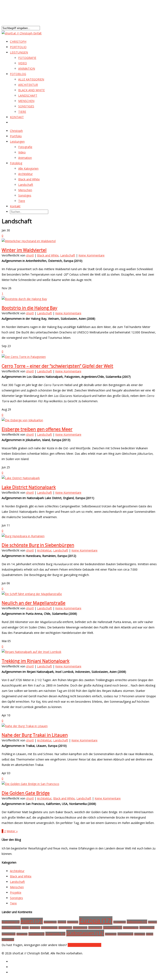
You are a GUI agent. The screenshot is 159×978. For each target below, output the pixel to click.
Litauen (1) (35, 927)
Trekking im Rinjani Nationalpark (35, 661)
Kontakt (17, 117)
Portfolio (16, 136)
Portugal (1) (22, 934)
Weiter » (12, 831)
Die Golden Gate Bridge (26, 793)
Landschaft (27, 95)
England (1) (72, 922)
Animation (26, 68)
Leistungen (17, 141)
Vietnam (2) (8, 939)
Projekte (15, 892)
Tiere (22, 112)
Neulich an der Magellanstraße (33, 603)
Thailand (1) (111, 934)
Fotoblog (18, 74)
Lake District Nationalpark (29, 487)
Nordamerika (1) (131, 927)
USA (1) (149, 934)
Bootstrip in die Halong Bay (29, 308)
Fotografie (27, 58)
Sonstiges (26, 106)
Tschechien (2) (125, 933)
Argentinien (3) (11, 922)
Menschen (26, 101)
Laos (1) (25, 927)
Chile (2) (62, 921)
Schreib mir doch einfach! (84, 945)
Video (22, 63)
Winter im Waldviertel (24, 250)
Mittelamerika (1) (49, 927)
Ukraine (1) (139, 934)
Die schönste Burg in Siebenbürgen (38, 545)
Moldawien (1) (65, 927)
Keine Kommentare (91, 255)
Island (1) (152, 922)
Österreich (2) (146, 927)
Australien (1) (50, 922)
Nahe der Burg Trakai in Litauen (35, 735)
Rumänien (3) (36, 934)
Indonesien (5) (137, 922)
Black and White (31, 90)
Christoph (16, 131)
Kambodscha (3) (11, 927)
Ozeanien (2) (9, 933)
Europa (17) (95, 920)
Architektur (28, 85)
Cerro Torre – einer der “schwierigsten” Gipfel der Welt (57, 366)
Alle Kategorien (31, 79)
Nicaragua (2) (95, 927)
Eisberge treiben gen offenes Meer (37, 429)
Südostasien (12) (85, 933)
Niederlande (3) (112, 927)
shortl (30, 255)
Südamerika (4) (55, 934)
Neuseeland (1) (80, 927)
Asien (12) (31, 921)
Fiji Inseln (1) (119, 922)
